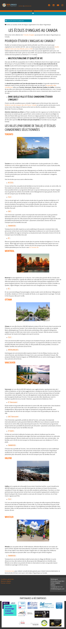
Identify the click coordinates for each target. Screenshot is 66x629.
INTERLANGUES (13, 349)
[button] (33, 13)
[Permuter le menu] (33, 11)
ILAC (9, 211)
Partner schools (5, 583)
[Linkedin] (54, 5)
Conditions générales (7, 579)
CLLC (10, 197)
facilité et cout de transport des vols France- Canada (20, 105)
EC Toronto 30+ (34, 247)
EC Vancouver (12, 402)
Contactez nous (9, 571)
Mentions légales (6, 581)
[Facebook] (49, 5)
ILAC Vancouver (13, 416)
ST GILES (11, 431)
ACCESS (10, 182)
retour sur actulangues (15, 20)
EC (9, 238)
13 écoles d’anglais (28, 35)
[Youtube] (58, 5)
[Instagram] (62, 5)
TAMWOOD (11, 225)
